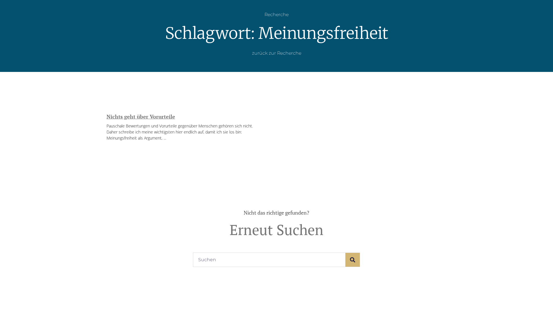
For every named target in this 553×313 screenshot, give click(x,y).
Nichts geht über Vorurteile (141, 116)
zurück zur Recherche (276, 53)
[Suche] (352, 260)
